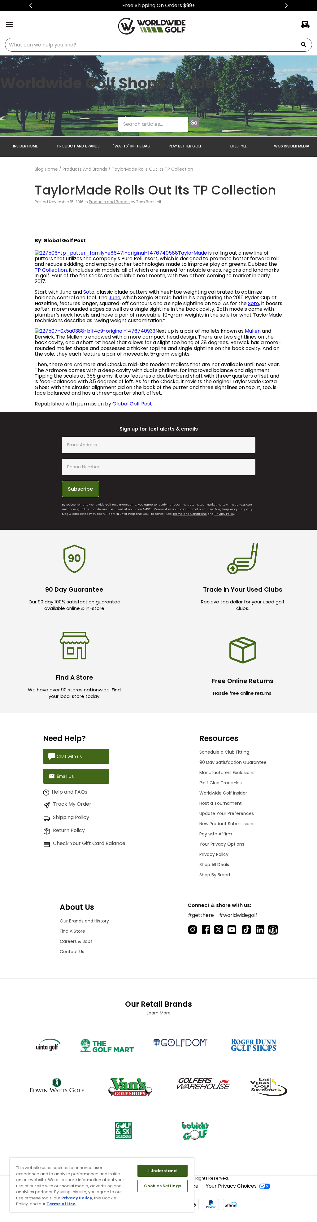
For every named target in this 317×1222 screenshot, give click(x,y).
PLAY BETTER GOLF (185, 146)
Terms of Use (61, 1204)
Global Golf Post (132, 403)
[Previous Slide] (31, 5)
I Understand (162, 1171)
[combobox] (158, 45)
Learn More (159, 1013)
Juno (114, 297)
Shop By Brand (214, 875)
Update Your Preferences (226, 813)
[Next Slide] (286, 5)
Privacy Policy (224, 514)
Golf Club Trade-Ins (220, 783)
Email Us (65, 776)
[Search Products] (306, 45)
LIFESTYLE (238, 146)
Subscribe (80, 489)
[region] (102, 1185)
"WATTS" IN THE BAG (131, 146)
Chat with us (69, 756)
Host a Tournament (220, 803)
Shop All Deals (214, 864)
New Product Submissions (226, 824)
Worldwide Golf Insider (223, 793)
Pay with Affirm (215, 834)
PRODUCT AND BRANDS (78, 146)
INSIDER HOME (25, 146)
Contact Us (72, 951)
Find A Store (72, 931)
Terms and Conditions (190, 514)
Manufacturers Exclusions (226, 772)
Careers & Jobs (76, 941)
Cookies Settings (162, 1186)
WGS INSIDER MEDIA (291, 146)
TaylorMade (192, 252)
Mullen (253, 331)
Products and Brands (85, 169)
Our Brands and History (84, 921)
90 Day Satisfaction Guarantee (233, 762)
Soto (88, 292)
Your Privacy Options (221, 844)
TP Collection (51, 270)
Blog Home (46, 169)
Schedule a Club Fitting (224, 752)
